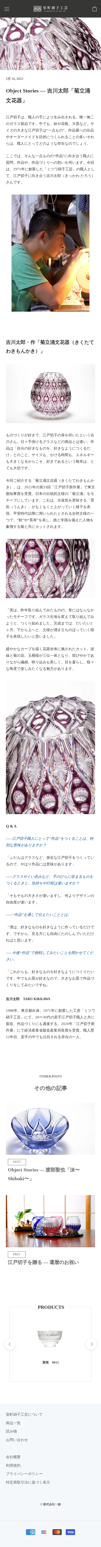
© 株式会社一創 (50, 1504)
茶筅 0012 (50, 1362)
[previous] (9, 1344)
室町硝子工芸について (24, 1414)
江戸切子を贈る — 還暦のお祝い (43, 1262)
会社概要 (13, 1457)
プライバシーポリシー (24, 1474)
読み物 (11, 1431)
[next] (91, 1344)
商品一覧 (13, 1423)
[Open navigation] (6, 9)
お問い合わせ (17, 1440)
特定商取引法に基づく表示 (28, 1482)
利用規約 (13, 1465)
